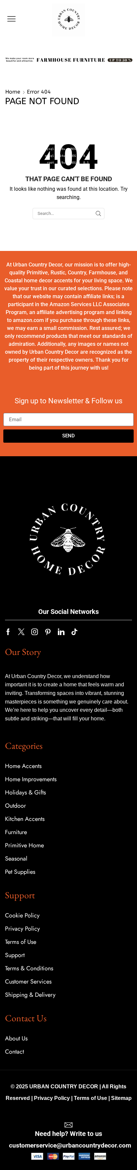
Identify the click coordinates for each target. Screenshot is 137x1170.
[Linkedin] (61, 631)
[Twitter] (21, 631)
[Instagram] (34, 631)
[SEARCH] (98, 213)
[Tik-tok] (74, 631)
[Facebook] (8, 631)
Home (12, 92)
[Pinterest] (48, 631)
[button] (11, 19)
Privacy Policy (52, 1098)
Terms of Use (90, 1098)
